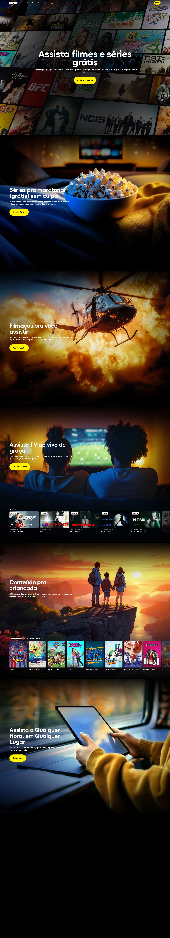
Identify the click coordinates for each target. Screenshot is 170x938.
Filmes (39, 3)
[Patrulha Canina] (56, 654)
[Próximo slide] (165, 519)
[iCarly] (76, 654)
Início (23, 3)
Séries (46, 3)
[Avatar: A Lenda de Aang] (133, 654)
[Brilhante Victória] (152, 654)
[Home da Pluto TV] (13, 2)
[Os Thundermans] (94, 654)
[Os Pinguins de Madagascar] (114, 654)
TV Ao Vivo (31, 3)
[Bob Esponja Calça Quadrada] (37, 654)
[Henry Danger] (18, 654)
